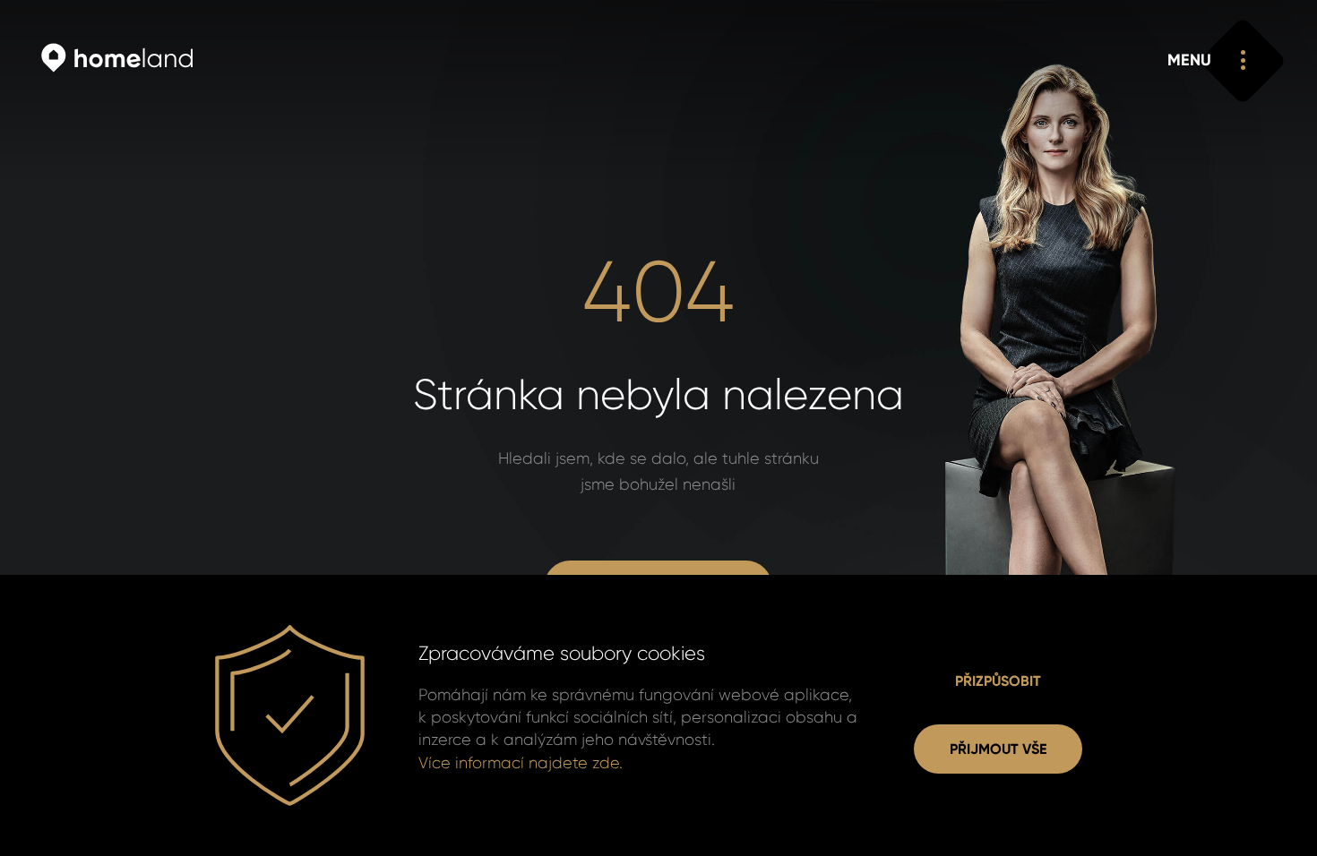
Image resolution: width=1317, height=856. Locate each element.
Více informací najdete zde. (520, 763)
